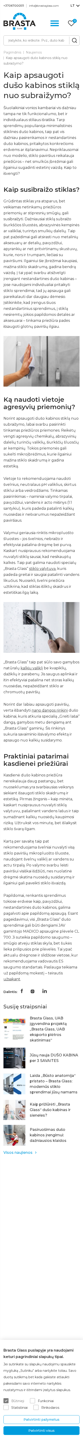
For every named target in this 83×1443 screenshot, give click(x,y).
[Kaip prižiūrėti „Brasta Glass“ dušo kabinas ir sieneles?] (14, 1110)
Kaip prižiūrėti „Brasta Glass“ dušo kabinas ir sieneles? (50, 1110)
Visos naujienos (18, 1152)
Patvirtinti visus (41, 1431)
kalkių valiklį (32, 668)
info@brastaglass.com (44, 5)
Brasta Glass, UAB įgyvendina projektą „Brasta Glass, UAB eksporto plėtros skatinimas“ (48, 1029)
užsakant (11, 979)
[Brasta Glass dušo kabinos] (19, 21)
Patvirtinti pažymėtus (41, 1420)
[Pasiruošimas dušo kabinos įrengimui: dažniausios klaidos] (14, 1135)
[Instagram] (32, 991)
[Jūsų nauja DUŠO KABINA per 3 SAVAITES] (14, 1058)
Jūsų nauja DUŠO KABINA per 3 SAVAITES (54, 1058)
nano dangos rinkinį (50, 710)
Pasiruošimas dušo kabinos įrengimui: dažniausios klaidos (48, 1135)
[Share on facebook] (22, 991)
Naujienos (34, 52)
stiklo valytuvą (42, 568)
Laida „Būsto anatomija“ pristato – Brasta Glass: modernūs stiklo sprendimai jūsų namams (53, 1083)
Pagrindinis (12, 52)
